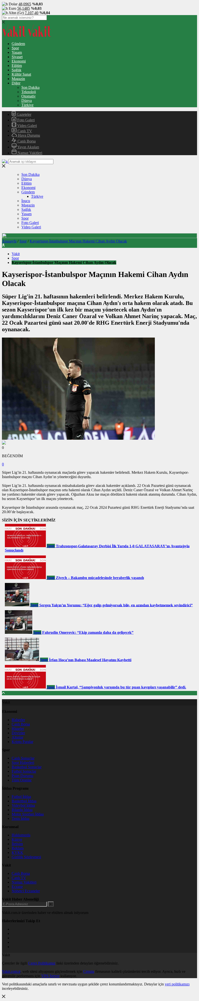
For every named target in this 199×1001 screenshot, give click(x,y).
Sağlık (16, 70)
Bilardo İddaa (22, 810)
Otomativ (28, 96)
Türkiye (27, 105)
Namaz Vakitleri (29, 153)
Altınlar (17, 737)
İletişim (17, 844)
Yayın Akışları (28, 147)
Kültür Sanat (21, 74)
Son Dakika (30, 87)
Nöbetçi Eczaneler (26, 891)
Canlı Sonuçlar (23, 758)
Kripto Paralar (22, 742)
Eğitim (17, 65)
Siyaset (17, 57)
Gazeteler (23, 114)
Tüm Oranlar (22, 780)
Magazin (18, 79)
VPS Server (50, 976)
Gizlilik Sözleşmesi (26, 857)
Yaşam (17, 52)
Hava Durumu (28, 135)
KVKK (17, 852)
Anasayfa (9, 241)
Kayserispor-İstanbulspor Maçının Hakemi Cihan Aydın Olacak (78, 241)
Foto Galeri (25, 120)
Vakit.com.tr (11, 971)
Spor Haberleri (23, 762)
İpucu (25, 201)
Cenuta (88, 971)
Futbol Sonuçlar (24, 771)
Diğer (16, 83)
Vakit (16, 254)
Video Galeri (26, 126)
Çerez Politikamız (41, 963)
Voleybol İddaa (23, 805)
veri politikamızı (177, 984)
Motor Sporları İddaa (28, 814)
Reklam (18, 848)
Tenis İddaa (20, 818)
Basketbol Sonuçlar (26, 767)
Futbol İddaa (21, 797)
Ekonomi (19, 61)
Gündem (18, 44)
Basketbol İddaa (24, 801)
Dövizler (18, 733)
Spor (15, 48)
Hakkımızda (21, 835)
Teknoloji (28, 92)
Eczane (17, 887)
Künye (17, 839)
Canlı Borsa (26, 141)
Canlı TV (24, 131)
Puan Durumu (22, 776)
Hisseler (18, 728)
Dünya (26, 100)
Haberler (18, 720)
